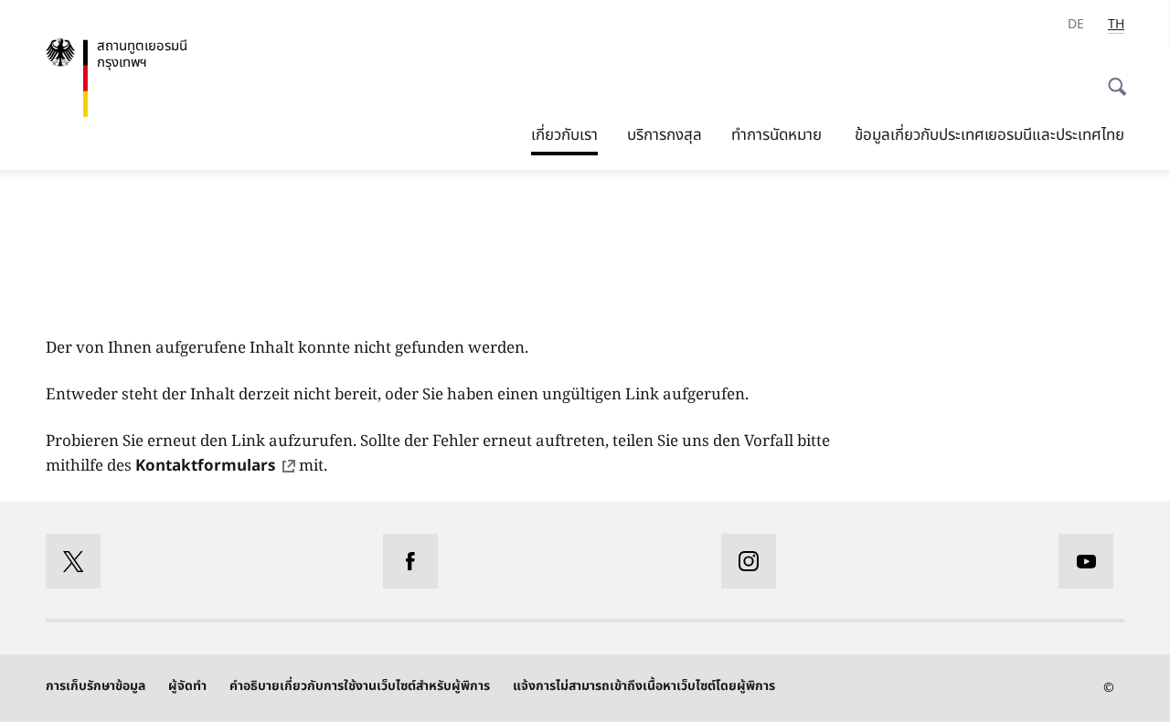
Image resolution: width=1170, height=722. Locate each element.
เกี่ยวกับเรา (564, 135)
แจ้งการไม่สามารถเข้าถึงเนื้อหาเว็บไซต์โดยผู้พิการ (644, 685)
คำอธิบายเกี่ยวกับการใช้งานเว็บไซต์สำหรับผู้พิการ (359, 685)
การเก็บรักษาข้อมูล (95, 685)
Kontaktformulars (205, 466)
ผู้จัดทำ (187, 685)
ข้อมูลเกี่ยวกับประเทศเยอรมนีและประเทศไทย (989, 135)
